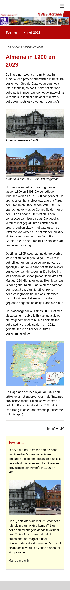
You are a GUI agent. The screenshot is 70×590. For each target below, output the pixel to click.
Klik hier (11, 414)
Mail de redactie (19, 560)
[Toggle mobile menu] (62, 6)
